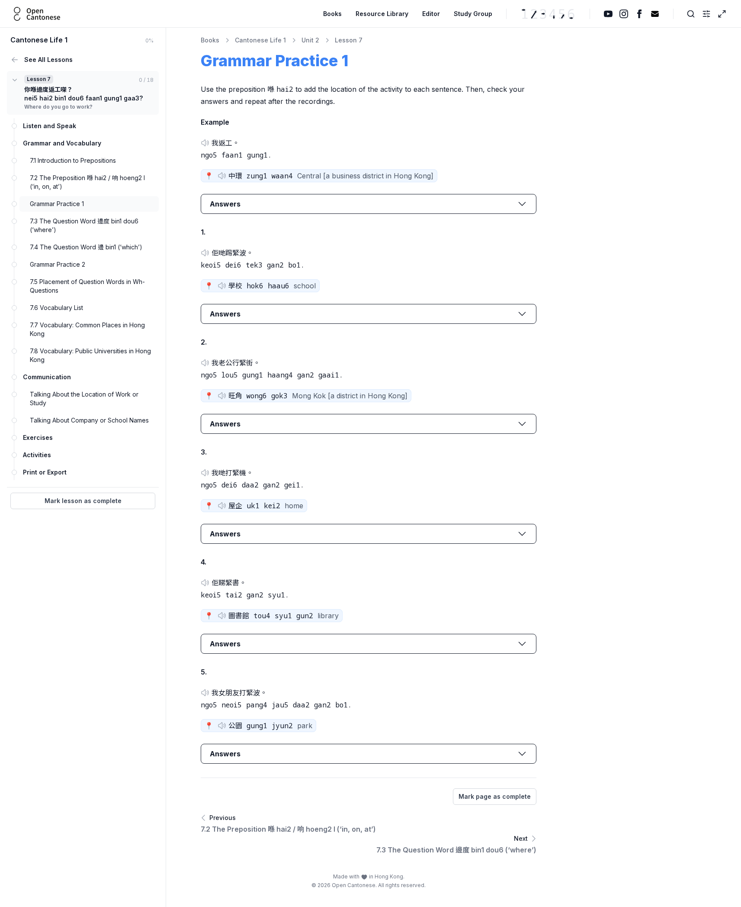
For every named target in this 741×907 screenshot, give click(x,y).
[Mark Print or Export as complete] (14, 472)
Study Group (473, 13)
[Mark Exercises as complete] (14, 438)
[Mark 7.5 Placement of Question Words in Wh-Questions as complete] (14, 282)
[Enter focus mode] (722, 14)
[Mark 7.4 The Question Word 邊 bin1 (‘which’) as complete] (14, 247)
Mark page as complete (495, 796)
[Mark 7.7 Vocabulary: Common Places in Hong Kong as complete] (14, 325)
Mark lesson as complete (83, 500)
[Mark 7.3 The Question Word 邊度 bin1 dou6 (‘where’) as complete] (14, 221)
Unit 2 (310, 40)
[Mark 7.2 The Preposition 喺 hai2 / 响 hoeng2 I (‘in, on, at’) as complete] (14, 178)
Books (332, 13)
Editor (431, 13)
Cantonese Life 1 (260, 40)
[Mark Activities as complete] (14, 455)
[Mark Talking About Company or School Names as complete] (14, 420)
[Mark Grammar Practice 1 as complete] (14, 204)
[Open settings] (706, 14)
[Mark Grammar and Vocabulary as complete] (14, 143)
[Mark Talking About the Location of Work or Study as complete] (14, 394)
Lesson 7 (348, 40)
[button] (205, 143)
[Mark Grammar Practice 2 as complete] (14, 264)
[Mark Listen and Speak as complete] (14, 126)
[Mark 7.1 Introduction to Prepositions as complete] (14, 161)
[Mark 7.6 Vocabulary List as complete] (14, 308)
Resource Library (382, 13)
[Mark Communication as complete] (14, 377)
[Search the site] (690, 14)
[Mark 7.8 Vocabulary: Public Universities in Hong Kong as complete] (14, 351)
